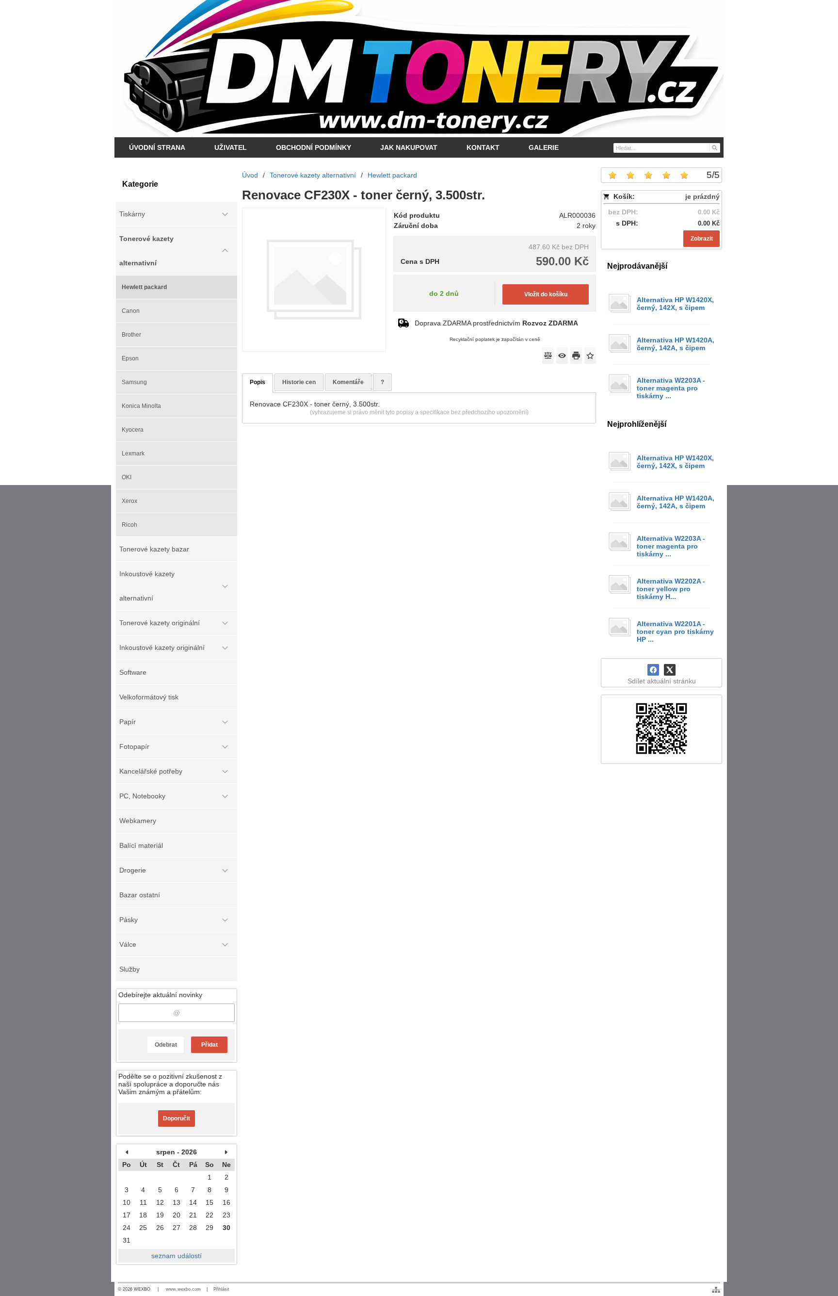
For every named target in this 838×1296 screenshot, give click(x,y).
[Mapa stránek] (716, 1290)
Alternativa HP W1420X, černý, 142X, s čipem (675, 303)
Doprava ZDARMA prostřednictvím (496, 323)
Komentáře (348, 382)
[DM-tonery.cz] (419, 68)
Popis (257, 382)
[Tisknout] (576, 355)
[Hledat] (714, 147)
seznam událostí (176, 1256)
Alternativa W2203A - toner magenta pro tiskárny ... (671, 388)
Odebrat (166, 1044)
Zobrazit (702, 238)
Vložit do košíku (545, 294)
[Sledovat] (562, 355)
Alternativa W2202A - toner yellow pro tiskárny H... (671, 588)
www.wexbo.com (183, 1289)
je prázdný (702, 196)
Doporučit (176, 1118)
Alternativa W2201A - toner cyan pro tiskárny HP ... (675, 631)
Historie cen (299, 382)
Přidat (209, 1044)
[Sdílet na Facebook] (653, 670)
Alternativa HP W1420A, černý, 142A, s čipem (675, 344)
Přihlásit (221, 1289)
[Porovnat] (548, 355)
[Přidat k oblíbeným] (590, 355)
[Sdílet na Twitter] (670, 670)
